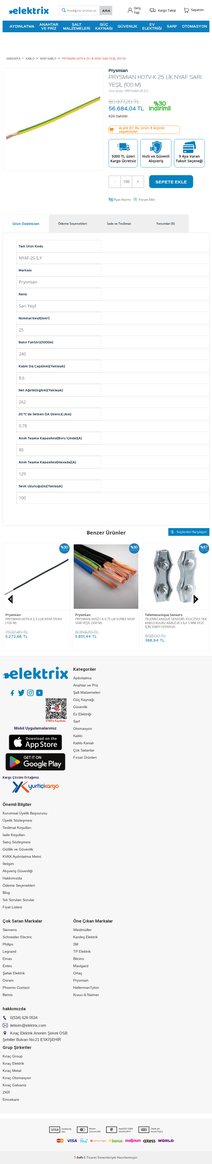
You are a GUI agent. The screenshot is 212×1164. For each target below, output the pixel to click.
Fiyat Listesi (12, 907)
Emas (7, 959)
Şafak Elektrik (14, 973)
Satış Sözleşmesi (17, 842)
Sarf (172, 26)
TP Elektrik (82, 951)
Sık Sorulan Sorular (18, 900)
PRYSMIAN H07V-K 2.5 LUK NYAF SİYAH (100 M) (103, 621)
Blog (6, 893)
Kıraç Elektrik (13, 1063)
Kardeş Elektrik (85, 937)
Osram (8, 980)
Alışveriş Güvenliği (18, 871)
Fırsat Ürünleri (85, 757)
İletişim (8, 864)
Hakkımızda (12, 878)
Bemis (8, 995)
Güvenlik (127, 26)
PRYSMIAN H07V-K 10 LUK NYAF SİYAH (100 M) (33, 621)
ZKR (6, 1092)
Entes (7, 966)
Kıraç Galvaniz (14, 1085)
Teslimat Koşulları (17, 828)
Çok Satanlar (83, 750)
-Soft (79, 1157)
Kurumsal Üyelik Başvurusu (25, 813)
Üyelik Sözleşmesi (17, 820)
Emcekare (11, 1099)
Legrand (9, 951)
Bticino (78, 959)
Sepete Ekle (171, 181)
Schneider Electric (17, 937)
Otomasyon (194, 26)
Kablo (77, 736)
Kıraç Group (12, 1056)
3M (75, 944)
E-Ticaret (90, 1157)
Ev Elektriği (152, 26)
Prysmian (13, 615)
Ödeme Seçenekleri (19, 885)
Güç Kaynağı (104, 26)
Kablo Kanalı (83, 743)
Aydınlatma (22, 26)
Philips (8, 944)
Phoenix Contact (16, 987)
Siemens (10, 930)
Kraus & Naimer (86, 995)
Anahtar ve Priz (48, 26)
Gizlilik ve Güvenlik (18, 849)
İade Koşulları (14, 835)
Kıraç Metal (12, 1071)
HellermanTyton (86, 987)
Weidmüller (82, 930)
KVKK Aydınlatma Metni (22, 856)
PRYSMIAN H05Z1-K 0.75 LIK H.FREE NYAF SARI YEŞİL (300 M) (175, 621)
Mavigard (80, 966)
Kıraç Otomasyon (17, 1078)
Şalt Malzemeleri (76, 26)
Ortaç (77, 973)
